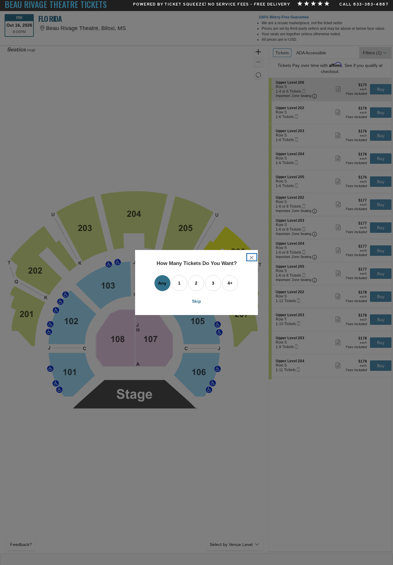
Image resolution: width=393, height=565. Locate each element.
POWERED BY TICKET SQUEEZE (169, 4)
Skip (196, 301)
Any (162, 283)
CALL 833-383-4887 (363, 4)
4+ (230, 283)
